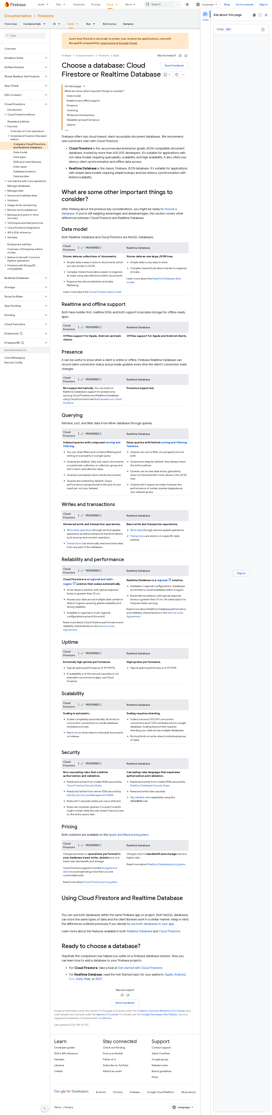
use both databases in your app (152, 924)
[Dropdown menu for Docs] (117, 4)
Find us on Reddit (113, 1053)
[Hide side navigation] (44, 1108)
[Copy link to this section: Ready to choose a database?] (144, 946)
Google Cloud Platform (160, 1092)
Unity (79, 979)
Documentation (18, 16)
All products (188, 1092)
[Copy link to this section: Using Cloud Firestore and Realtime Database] (65, 905)
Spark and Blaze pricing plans (128, 835)
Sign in (263, 4)
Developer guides (64, 1047)
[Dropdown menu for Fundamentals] (45, 23)
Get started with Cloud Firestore (140, 968)
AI (54, 24)
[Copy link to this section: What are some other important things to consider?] (91, 199)
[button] (22, 57)
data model (105, 291)
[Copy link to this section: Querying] (86, 415)
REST (98, 979)
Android (179, 974)
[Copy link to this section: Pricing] (81, 827)
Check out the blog (114, 1047)
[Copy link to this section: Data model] (91, 229)
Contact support (161, 1047)
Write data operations (79, 530)
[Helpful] (180, 55)
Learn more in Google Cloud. (119, 43)
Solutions (79, 4)
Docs (110, 4)
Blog (227, 4)
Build (41, 4)
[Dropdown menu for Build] (48, 4)
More (128, 4)
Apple (169, 974)
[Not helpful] (186, 55)
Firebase (66, 55)
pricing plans (100, 882)
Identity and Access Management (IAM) (90, 795)
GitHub (58, 1071)
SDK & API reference (66, 1053)
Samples (128, 24)
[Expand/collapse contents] (84, 86)
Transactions (74, 543)
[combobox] (162, 4)
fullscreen (260, 15)
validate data (143, 797)
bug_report (254, 15)
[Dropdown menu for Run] (65, 4)
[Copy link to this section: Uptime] (81, 642)
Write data (136, 530)
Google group (160, 1059)
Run (58, 4)
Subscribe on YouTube (115, 1065)
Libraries (59, 1065)
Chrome (117, 1092)
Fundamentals (32, 24)
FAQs (155, 1077)
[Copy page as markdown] (177, 75)
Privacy (69, 1107)
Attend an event (112, 1071)
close (266, 15)
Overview (10, 24)
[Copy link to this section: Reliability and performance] (127, 560)
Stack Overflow (161, 1053)
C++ (72, 979)
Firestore (46, 16)
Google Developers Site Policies (159, 1014)
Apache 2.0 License (107, 1014)
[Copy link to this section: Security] (83, 752)
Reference (109, 24)
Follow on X (109, 1059)
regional (162, 580)
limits (75, 732)
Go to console (244, 4)
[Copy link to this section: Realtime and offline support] (129, 304)
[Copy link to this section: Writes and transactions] (118, 504)
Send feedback (174, 65)
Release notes (160, 1065)
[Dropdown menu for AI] (60, 23)
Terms (57, 1107)
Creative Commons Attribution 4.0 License (161, 1010)
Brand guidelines (161, 1071)
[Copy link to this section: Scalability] (87, 694)
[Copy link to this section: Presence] (86, 352)
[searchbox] (24, 36)
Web (87, 979)
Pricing (95, 4)
